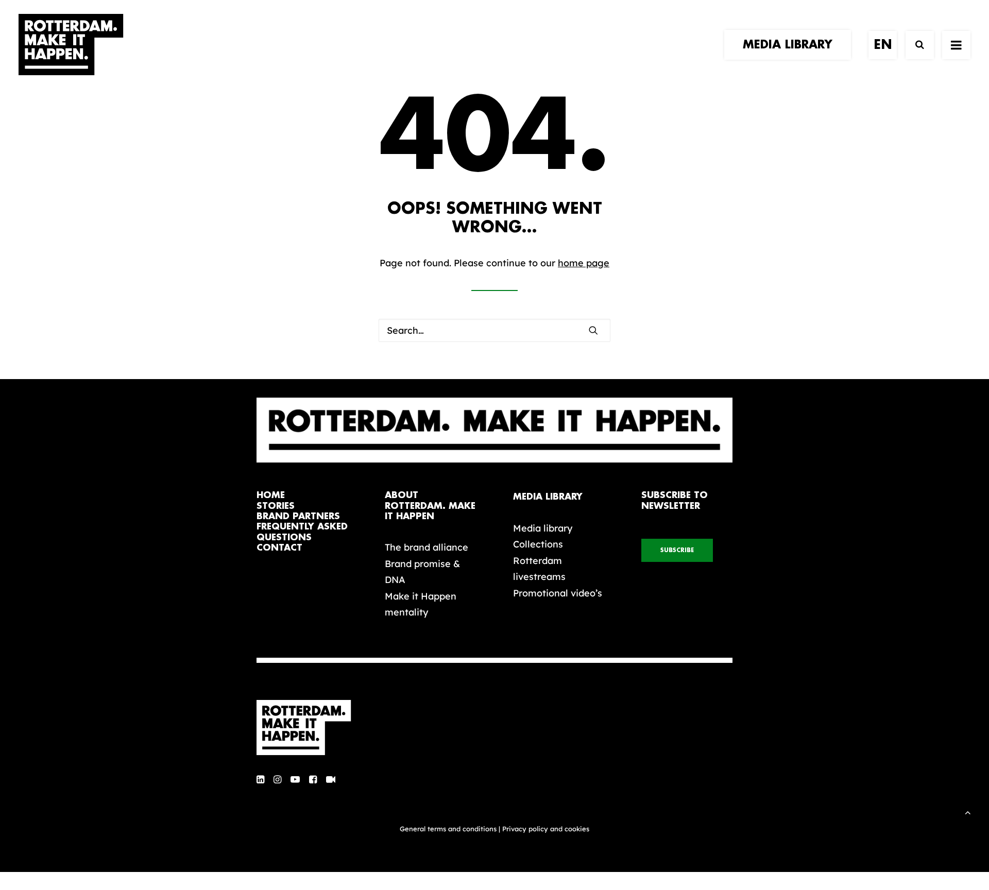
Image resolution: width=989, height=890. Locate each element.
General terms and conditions (448, 829)
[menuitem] (791, 45)
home (271, 495)
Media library (542, 528)
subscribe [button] (677, 550)
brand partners (298, 516)
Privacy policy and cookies (545, 829)
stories (276, 506)
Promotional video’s (557, 593)
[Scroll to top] (968, 811)
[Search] (915, 45)
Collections (538, 544)
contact (279, 547)
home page (583, 263)
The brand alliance (426, 547)
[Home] (309, 728)
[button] (956, 45)
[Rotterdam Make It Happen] (71, 45)
